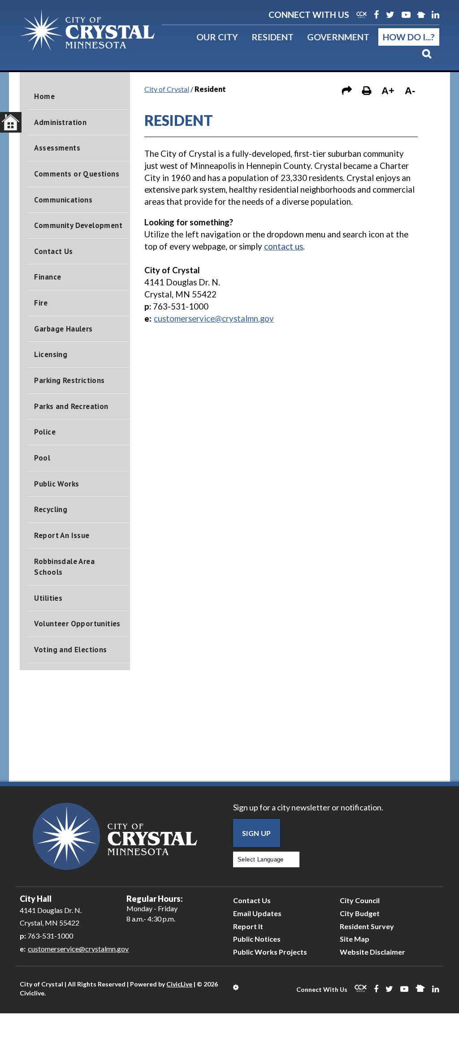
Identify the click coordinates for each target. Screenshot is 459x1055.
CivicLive (179, 984)
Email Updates (257, 913)
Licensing (50, 354)
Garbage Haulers (63, 329)
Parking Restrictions (69, 380)
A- (410, 90)
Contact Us (53, 251)
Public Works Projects (270, 951)
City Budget (360, 913)
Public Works (56, 484)
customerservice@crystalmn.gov (214, 318)
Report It (248, 926)
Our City (217, 36)
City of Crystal (166, 89)
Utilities (48, 598)
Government (338, 36)
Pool (42, 458)
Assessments (57, 148)
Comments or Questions (76, 174)
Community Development (78, 225)
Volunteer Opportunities (77, 624)
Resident (272, 36)
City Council (360, 900)
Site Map (354, 938)
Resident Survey (367, 926)
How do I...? (409, 36)
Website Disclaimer (372, 951)
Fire (41, 303)
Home (44, 96)
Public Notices (257, 938)
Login (236, 987)
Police (44, 432)
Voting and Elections (70, 650)
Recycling (50, 509)
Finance (47, 277)
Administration (60, 122)
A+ (387, 90)
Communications (63, 200)
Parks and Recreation (71, 406)
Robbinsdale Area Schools (64, 566)
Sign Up (256, 833)
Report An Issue (61, 535)
